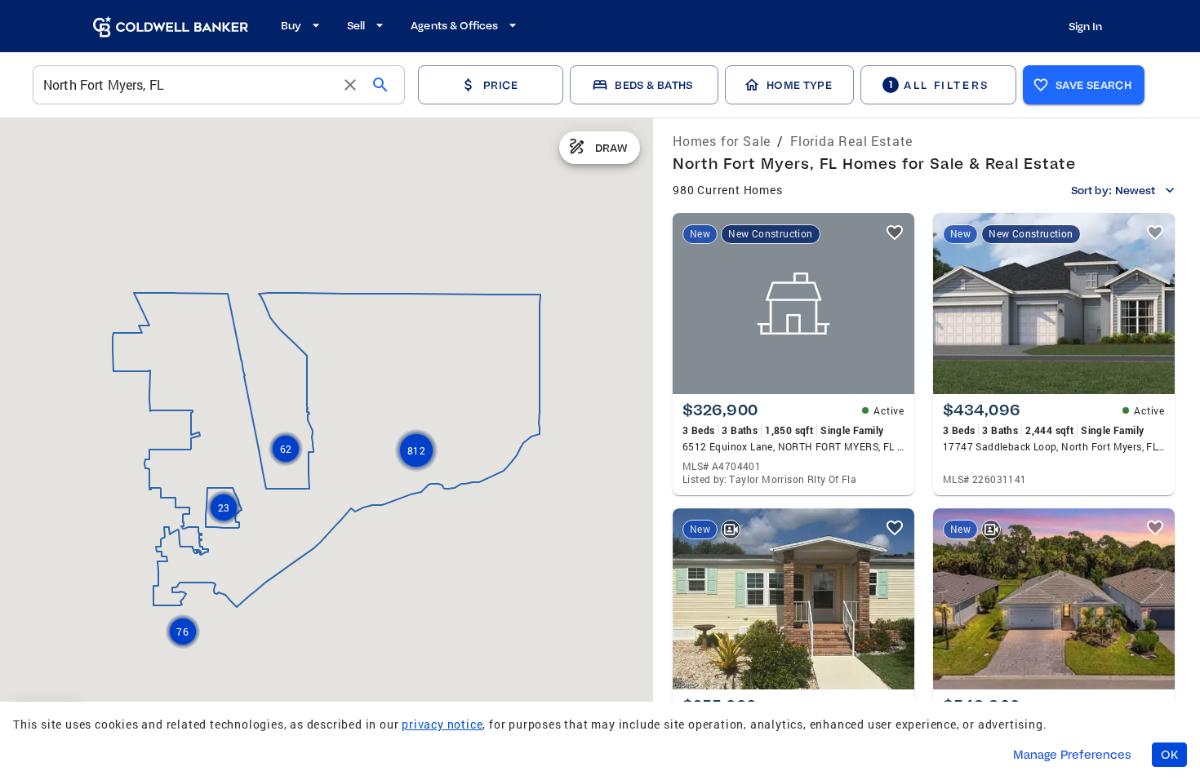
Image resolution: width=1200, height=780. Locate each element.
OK (1169, 754)
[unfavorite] (894, 232)
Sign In (1085, 26)
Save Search (1093, 84)
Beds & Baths (653, 84)
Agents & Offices (454, 25)
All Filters (938, 84)
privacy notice (442, 724)
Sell (356, 25)
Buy (291, 25)
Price (500, 84)
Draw (611, 147)
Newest (1135, 190)
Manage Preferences (1072, 754)
